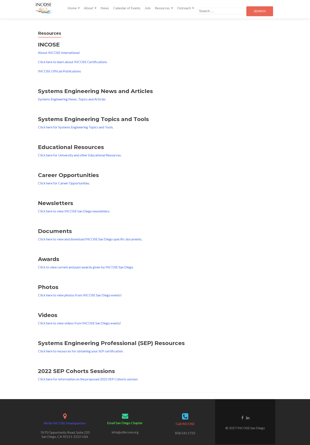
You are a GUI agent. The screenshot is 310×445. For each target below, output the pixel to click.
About (88, 8)
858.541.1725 (185, 433)
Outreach (184, 8)
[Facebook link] (242, 417)
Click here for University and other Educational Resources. (79, 155)
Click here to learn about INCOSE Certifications (72, 62)
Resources (162, 8)
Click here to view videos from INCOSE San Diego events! (79, 323)
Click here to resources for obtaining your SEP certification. (80, 351)
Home (72, 8)
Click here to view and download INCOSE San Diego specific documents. (90, 239)
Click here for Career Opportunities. (64, 183)
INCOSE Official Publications (59, 71)
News (105, 8)
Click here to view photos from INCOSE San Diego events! (80, 295)
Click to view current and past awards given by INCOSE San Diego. (86, 267)
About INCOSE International (59, 53)
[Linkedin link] (247, 417)
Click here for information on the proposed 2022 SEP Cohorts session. (88, 379)
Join (148, 8)
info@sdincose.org (125, 432)
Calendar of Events (126, 8)
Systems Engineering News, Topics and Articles (72, 99)
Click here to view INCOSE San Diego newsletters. (74, 211)
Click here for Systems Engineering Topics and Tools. (75, 127)
